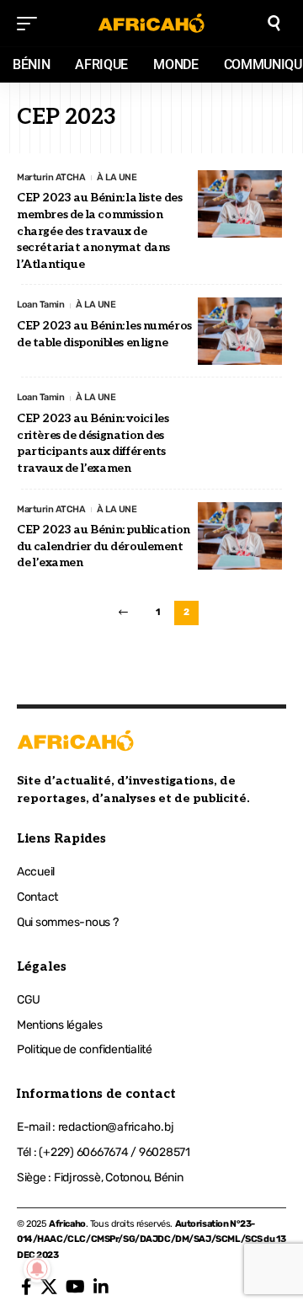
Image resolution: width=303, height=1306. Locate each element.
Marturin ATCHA (51, 177)
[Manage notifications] (37, 1268)
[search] (274, 23)
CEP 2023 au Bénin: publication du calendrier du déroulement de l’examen (103, 546)
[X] (48, 1286)
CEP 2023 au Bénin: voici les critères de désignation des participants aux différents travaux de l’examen (93, 443)
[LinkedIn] (101, 1286)
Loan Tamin (40, 304)
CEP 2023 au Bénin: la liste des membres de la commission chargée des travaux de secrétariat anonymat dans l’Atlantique (99, 230)
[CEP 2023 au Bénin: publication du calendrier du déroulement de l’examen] (240, 536)
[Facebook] (26, 1286)
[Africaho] (151, 23)
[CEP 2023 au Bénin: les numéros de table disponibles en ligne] (240, 331)
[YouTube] (75, 1286)
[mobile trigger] (31, 23)
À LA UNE (116, 177)
